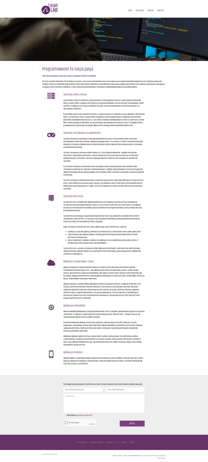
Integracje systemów (96, 442)
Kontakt (160, 10)
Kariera (150, 10)
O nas (130, 10)
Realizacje (140, 10)
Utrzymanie (109, 442)
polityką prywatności (86, 415)
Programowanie (82, 442)
